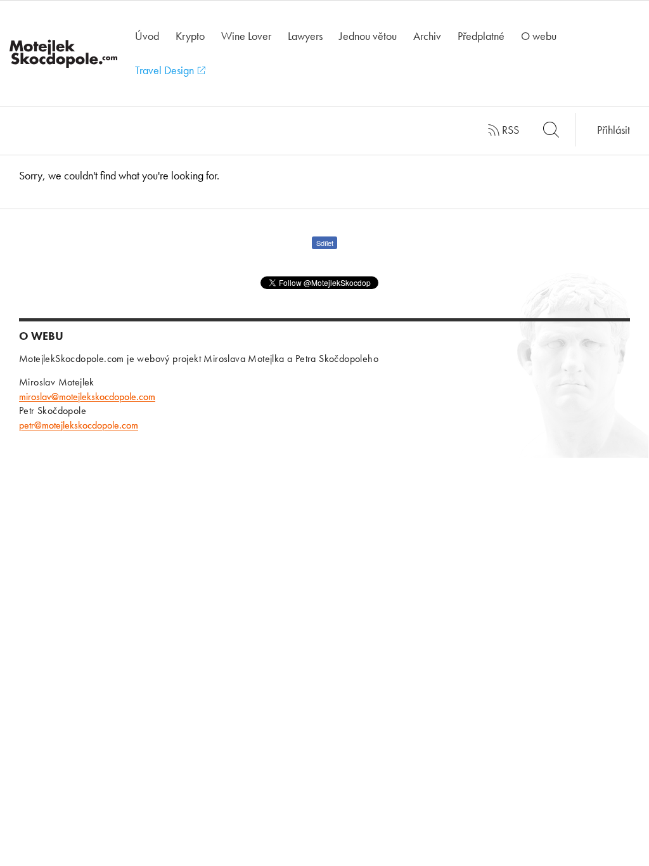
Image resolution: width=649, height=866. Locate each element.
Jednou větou (368, 36)
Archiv (427, 36)
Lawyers (305, 36)
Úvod (147, 36)
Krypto (190, 36)
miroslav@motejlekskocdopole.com (87, 396)
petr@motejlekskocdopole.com (78, 425)
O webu (538, 36)
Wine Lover (246, 36)
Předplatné (481, 36)
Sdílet (324, 243)
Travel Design (165, 70)
